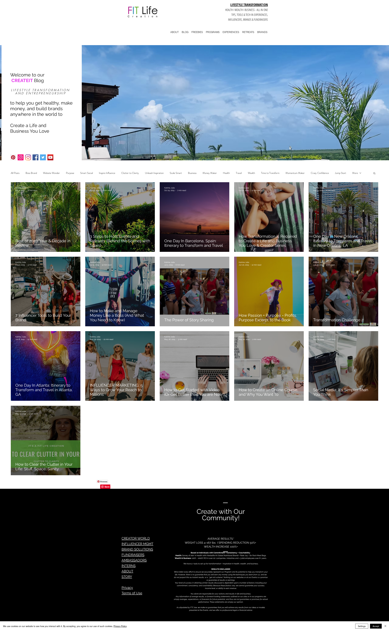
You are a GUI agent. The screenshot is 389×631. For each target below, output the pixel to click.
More (355, 173)
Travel (239, 173)
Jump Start (340, 173)
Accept (376, 626)
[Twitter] (43, 157)
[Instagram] (21, 157)
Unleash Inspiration (154, 173)
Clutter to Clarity (130, 173)
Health (226, 173)
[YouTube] (50, 157)
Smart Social (86, 173)
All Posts (15, 173)
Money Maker (210, 173)
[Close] (385, 626)
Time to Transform (270, 173)
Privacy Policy (120, 626)
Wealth (251, 173)
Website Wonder (51, 173)
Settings (362, 626)
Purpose (70, 173)
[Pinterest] (13, 157)
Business (192, 173)
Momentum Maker (295, 173)
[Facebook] (35, 157)
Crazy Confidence (320, 173)
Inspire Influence (107, 173)
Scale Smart (176, 173)
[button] (374, 173)
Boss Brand (31, 173)
